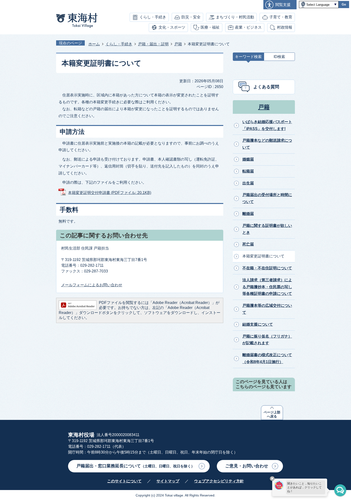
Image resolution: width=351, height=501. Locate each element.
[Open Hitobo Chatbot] (340, 490)
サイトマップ (167, 481)
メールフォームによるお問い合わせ (91, 285)
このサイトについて (124, 481)
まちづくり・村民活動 (235, 17)
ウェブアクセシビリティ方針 (219, 481)
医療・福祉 (210, 27)
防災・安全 (191, 17)
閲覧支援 (283, 5)
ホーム (94, 44)
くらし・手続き (152, 17)
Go (344, 4)
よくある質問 (266, 86)
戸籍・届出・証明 (153, 44)
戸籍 (178, 44)
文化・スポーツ (172, 27)
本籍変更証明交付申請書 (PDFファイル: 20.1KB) (109, 193)
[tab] (248, 57)
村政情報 (284, 27)
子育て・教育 (280, 17)
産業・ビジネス (248, 27)
